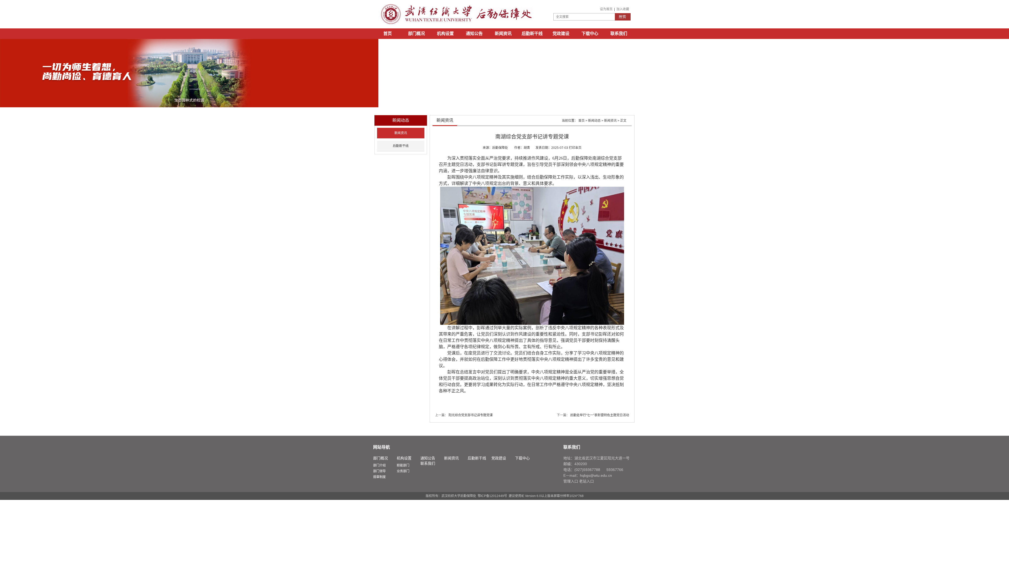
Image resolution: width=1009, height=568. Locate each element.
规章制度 (379, 477)
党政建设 (561, 33)
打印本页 (575, 148)
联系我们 (618, 33)
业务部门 (403, 471)
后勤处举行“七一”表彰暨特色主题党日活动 (599, 415)
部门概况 (416, 33)
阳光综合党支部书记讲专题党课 (471, 415)
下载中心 (589, 33)
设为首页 (606, 9)
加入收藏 (622, 9)
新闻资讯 (503, 33)
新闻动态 (594, 121)
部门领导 (379, 471)
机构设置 (445, 33)
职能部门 (403, 465)
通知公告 (474, 33)
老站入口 (586, 481)
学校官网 (387, 44)
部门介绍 (379, 465)
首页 (387, 33)
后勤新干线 (532, 33)
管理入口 (570, 481)
